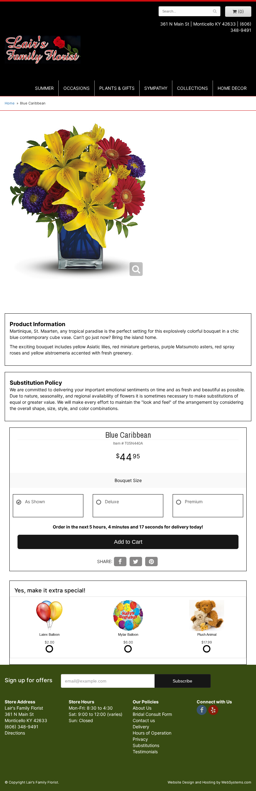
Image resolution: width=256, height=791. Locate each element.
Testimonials (145, 751)
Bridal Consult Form (152, 714)
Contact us (144, 720)
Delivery (141, 726)
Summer (44, 88)
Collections (192, 88)
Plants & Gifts (117, 88)
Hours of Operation (152, 733)
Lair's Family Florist (43, 49)
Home (10, 103)
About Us (142, 708)
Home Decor (232, 88)
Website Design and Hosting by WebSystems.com (209, 782)
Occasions (76, 88)
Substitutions (146, 745)
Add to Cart (128, 542)
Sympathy (155, 88)
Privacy (140, 739)
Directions (15, 733)
